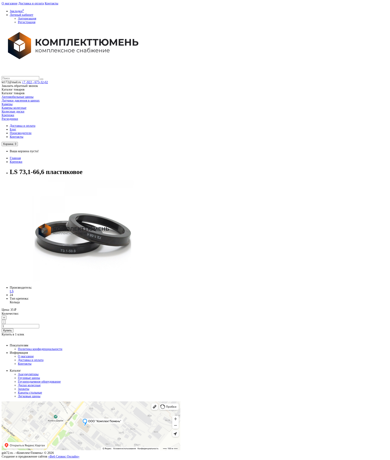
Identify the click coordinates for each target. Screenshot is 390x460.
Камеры (7, 104)
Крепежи (8, 115)
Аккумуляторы (28, 374)
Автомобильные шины (18, 97)
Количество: (10, 313)
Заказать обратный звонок (20, 86)
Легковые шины (29, 396)
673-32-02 (35, 82)
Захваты (23, 389)
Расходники (10, 118)
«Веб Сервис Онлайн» (63, 456)
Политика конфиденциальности (40, 349)
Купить (7, 330)
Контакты (51, 3)
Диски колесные (29, 385)
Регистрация (26, 22)
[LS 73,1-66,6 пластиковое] (83, 280)
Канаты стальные (30, 392)
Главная (15, 158)
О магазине (9, 3)
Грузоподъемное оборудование (39, 381)
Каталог (13, 93)
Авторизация (27, 18)
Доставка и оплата (31, 3)
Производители (20, 133)
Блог (13, 129)
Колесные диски (13, 111)
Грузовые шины (29, 378)
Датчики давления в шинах (21, 100)
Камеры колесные (14, 108)
